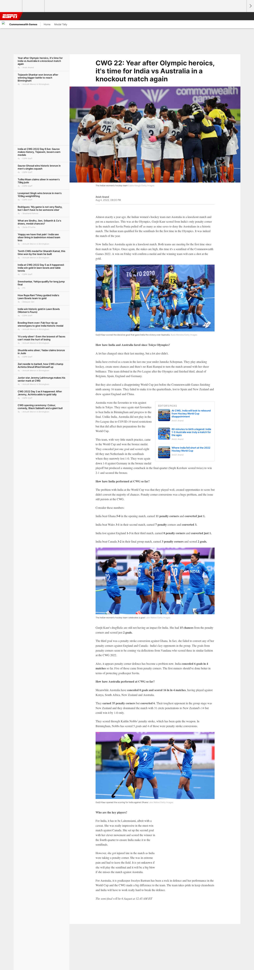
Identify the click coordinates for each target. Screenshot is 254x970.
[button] (242, 16)
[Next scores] (250, 6)
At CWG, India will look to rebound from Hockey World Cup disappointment (191, 413)
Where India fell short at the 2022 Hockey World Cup (191, 449)
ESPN (9, 16)
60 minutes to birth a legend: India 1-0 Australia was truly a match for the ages (191, 432)
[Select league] (11, 6)
